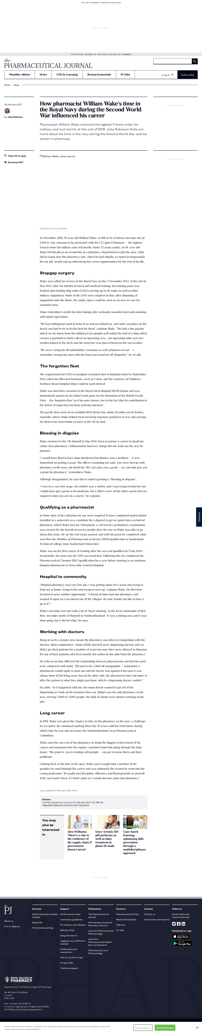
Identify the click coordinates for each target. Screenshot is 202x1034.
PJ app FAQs (66, 962)
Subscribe (187, 74)
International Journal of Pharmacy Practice (100, 924)
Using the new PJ (68, 935)
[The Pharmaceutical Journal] (48, 63)
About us (8, 920)
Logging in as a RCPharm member (72, 942)
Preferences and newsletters (68, 950)
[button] (199, 517)
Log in (166, 74)
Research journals (99, 74)
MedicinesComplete (126, 919)
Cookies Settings (143, 1027)
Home (7, 84)
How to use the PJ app (71, 957)
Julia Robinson (15, 116)
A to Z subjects (12, 926)
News (43, 74)
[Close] (197, 1027)
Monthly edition (19, 74)
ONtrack (120, 924)
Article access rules (70, 914)
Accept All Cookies (165, 1027)
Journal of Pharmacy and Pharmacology (100, 932)
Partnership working (42, 927)
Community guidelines (71, 919)
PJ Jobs (125, 74)
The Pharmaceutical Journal (98, 915)
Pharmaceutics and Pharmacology (98, 952)
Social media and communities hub (180, 915)
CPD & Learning (67, 74)
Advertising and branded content (45, 915)
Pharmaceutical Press (127, 914)
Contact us (149, 914)
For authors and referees (72, 924)
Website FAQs (67, 930)
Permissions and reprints (157, 919)
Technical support (69, 968)
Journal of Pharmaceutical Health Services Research (100, 941)
